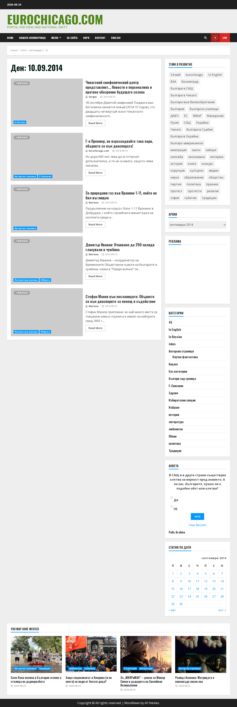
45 (170, 322)
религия (212, 191)
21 (222, 589)
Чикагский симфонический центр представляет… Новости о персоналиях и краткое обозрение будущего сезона (47, 103)
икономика (196, 157)
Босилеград (189, 82)
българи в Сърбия (199, 129)
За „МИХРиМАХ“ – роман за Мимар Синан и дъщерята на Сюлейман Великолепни (145, 654)
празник (212, 184)
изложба (177, 157)
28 (222, 596)
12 (205, 581)
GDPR (86, 38)
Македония (215, 116)
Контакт (100, 38)
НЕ (175, 509)
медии (213, 170)
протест (176, 191)
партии (176, 184)
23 (181, 596)
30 (181, 604)
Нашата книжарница (32, 38)
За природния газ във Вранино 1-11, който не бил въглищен (47, 209)
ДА (176, 500)
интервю (216, 157)
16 (181, 589)
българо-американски (187, 143)
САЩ (187, 123)
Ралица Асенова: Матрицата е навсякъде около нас (200, 654)
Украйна (202, 123)
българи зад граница (26, 280)
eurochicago (194, 75)
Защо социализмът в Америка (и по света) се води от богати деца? (91, 654)
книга (192, 164)
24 (189, 596)
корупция (178, 170)
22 (172, 596)
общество (216, 177)
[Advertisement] (196, 276)
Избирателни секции (182, 400)
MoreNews (132, 703)
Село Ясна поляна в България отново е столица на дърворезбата (36, 654)
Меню (54, 38)
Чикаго (176, 129)
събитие (190, 198)
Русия (174, 123)
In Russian (20, 122)
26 (205, 596)
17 (189, 589)
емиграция (178, 150)
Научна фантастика (185, 357)
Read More (95, 123)
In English (215, 75)
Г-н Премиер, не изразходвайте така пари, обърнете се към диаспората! (47, 157)
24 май (175, 75)
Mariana (93, 202)
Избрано (45, 280)
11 (197, 581)
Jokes (172, 344)
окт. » (222, 610)
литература (176, 422)
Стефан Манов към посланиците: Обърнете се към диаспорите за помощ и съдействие (47, 312)
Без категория (178, 371)
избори (211, 150)
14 (222, 581)
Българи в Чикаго (184, 95)
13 (214, 581)
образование (193, 177)
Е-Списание (45, 176)
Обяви (172, 436)
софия (175, 198)
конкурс (207, 164)
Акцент (173, 364)
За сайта (72, 38)
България (177, 109)
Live (225, 38)
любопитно (176, 429)
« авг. (172, 610)
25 (197, 596)
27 (214, 596)
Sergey (92, 96)
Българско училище (204, 109)
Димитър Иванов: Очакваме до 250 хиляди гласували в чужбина (47, 260)
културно (196, 170)
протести (194, 191)
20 (214, 589)
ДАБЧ (175, 116)
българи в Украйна (184, 136)
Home (10, 38)
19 (205, 589)
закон (196, 150)
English (116, 38)
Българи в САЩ (182, 88)
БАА (173, 82)
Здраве (173, 393)
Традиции (175, 450)
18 (197, 589)
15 (172, 589)
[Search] (205, 37)
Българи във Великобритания (193, 102)
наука (175, 177)
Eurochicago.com (55, 19)
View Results (197, 525)
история (176, 164)
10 (189, 581)
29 (172, 604)
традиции (209, 198)
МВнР (197, 116)
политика (194, 184)
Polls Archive (177, 532)
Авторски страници (25, 176)
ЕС (186, 116)
